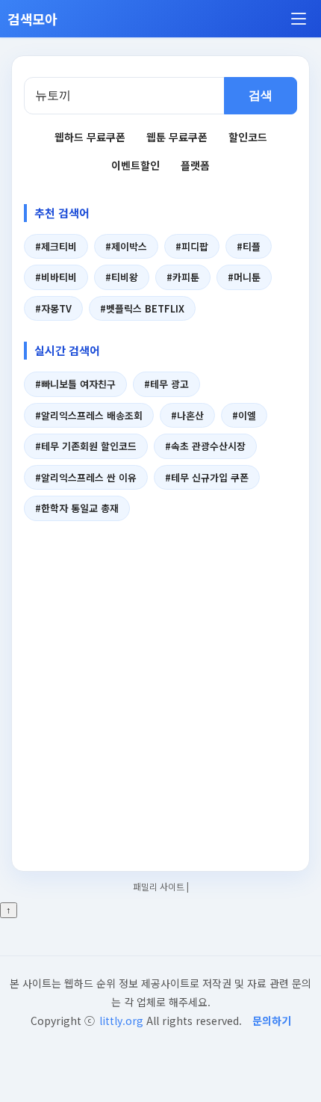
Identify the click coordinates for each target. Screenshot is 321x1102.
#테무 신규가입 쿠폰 (207, 477)
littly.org (121, 1020)
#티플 (249, 246)
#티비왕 (121, 277)
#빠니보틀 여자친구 (75, 384)
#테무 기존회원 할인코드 (86, 446)
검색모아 (32, 18)
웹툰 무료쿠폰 (177, 136)
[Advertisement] (160, 687)
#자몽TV (53, 308)
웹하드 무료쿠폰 (89, 136)
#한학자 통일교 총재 (77, 508)
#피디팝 (191, 246)
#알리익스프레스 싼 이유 (86, 477)
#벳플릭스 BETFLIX (142, 308)
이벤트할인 (135, 165)
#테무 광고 (166, 384)
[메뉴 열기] (299, 18)
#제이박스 (126, 246)
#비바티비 (56, 277)
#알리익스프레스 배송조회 (89, 415)
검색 (260, 95)
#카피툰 (182, 277)
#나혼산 (187, 415)
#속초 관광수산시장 (205, 446)
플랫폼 (195, 165)
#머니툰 (244, 277)
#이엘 (244, 415)
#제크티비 (56, 246)
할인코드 (247, 136)
